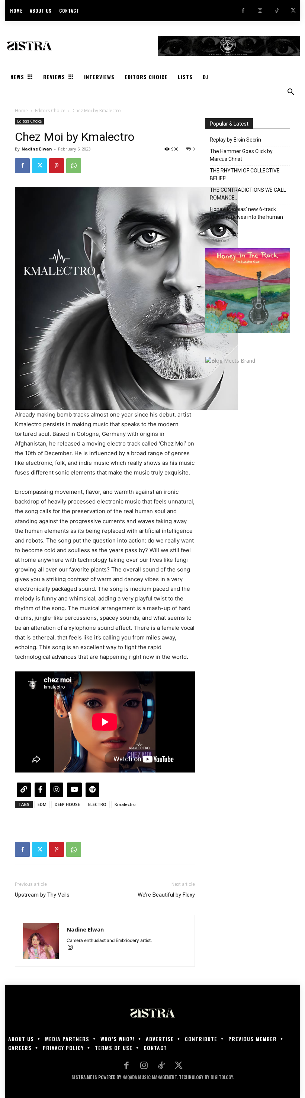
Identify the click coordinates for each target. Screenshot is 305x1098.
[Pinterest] (56, 165)
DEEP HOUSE (67, 804)
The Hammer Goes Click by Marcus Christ (241, 155)
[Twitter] (293, 10)
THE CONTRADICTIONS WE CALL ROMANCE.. (248, 194)
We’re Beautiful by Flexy (166, 894)
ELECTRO (97, 804)
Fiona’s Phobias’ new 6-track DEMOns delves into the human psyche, (246, 217)
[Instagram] (259, 10)
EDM (42, 804)
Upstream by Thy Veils (42, 894)
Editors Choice (50, 110)
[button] (291, 92)
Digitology (222, 1077)
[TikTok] (276, 10)
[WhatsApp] (73, 165)
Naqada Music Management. (150, 1077)
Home (21, 110)
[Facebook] (243, 10)
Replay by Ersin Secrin (235, 140)
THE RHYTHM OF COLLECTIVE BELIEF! (245, 174)
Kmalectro (125, 804)
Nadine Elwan (37, 149)
